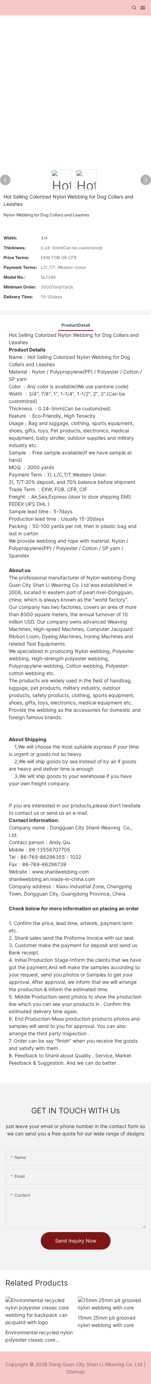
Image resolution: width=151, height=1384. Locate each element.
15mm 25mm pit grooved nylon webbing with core (107, 1321)
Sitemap (75, 1372)
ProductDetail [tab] (75, 325)
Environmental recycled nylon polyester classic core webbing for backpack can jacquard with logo (39, 1336)
